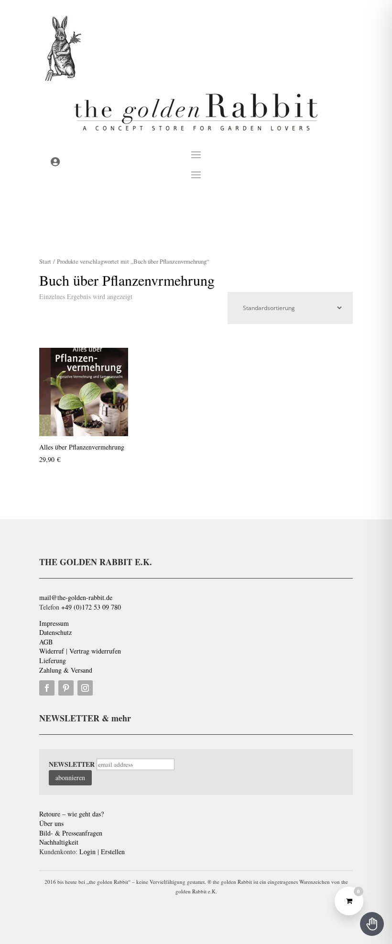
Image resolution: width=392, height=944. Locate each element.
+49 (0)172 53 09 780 (91, 606)
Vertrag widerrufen (95, 650)
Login (87, 851)
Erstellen (113, 851)
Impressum (54, 623)
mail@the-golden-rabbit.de (75, 597)
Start (45, 261)
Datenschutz (55, 632)
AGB (46, 641)
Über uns (51, 823)
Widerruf (51, 650)
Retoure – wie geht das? (71, 813)
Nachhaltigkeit (58, 842)
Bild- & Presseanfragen (70, 832)
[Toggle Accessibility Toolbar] (372, 924)
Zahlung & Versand (65, 670)
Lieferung (52, 660)
